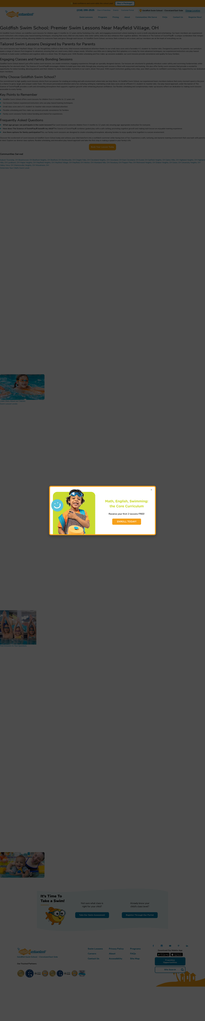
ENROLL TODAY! (126, 521)
